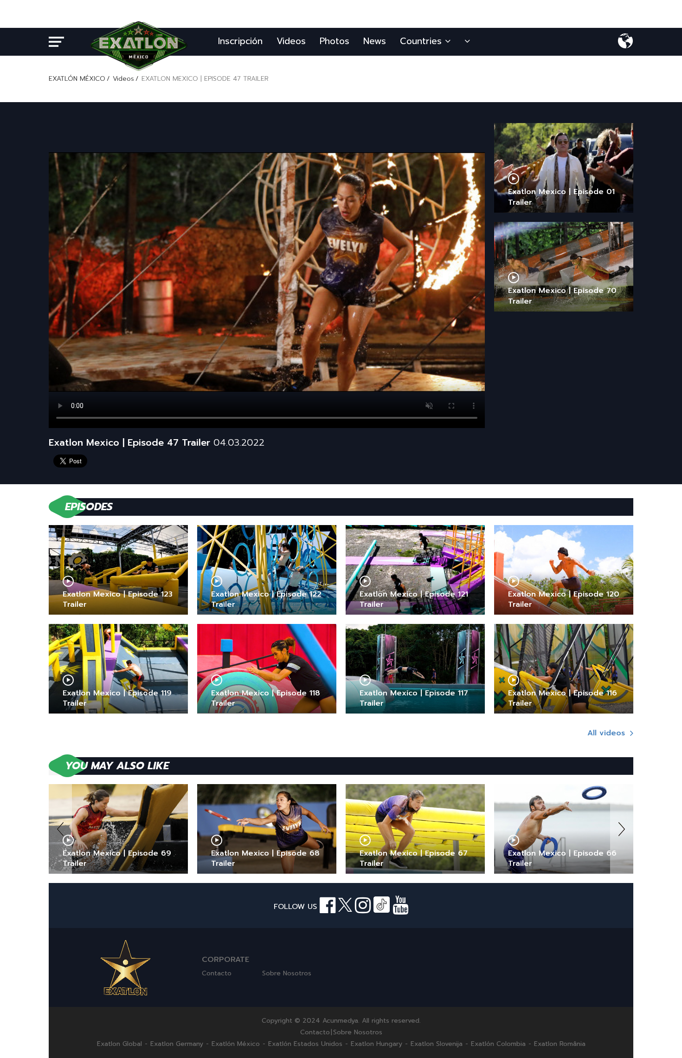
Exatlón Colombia (498, 1044)
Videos (291, 41)
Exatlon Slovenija (437, 1044)
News (374, 41)
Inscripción (240, 41)
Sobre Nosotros (286, 973)
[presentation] (60, 829)
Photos (334, 41)
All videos (607, 733)
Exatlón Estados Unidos (305, 1044)
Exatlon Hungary (376, 1044)
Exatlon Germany (176, 1044)
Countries (422, 41)
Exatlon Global (119, 1044)
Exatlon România (559, 1044)
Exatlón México (236, 1044)
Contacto (217, 973)
